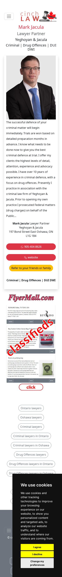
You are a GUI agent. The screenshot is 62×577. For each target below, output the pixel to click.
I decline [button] (37, 554)
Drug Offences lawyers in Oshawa (31, 473)
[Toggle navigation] (9, 16)
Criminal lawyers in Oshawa (31, 445)
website (33, 257)
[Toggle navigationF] (9, 530)
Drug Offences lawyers (31, 455)
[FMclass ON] (31, 343)
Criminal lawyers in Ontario (31, 436)
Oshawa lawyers (31, 417)
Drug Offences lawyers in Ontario (31, 464)
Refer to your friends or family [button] (31, 268)
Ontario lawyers (31, 408)
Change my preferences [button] (37, 563)
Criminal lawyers (31, 427)
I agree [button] (37, 547)
